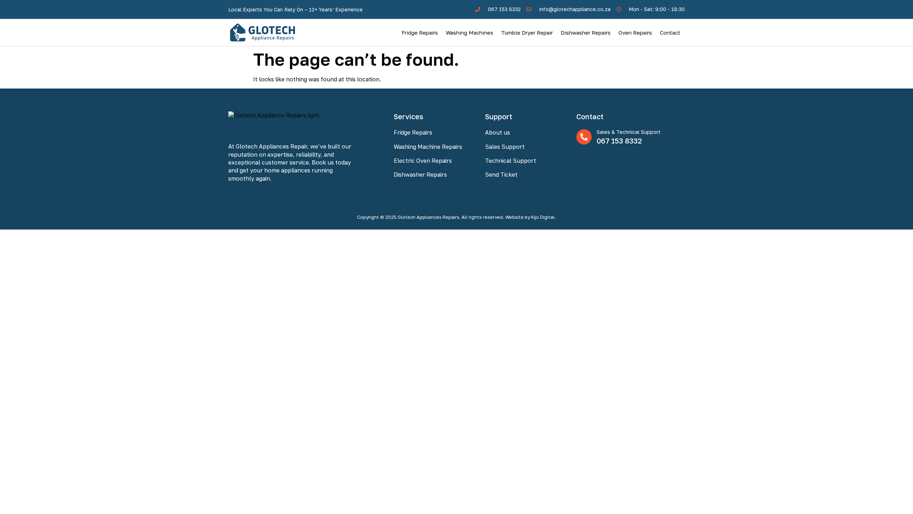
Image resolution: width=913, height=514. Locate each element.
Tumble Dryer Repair (527, 32)
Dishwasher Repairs (586, 32)
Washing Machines (469, 32)
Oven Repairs (635, 32)
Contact (670, 32)
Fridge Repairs (420, 32)
